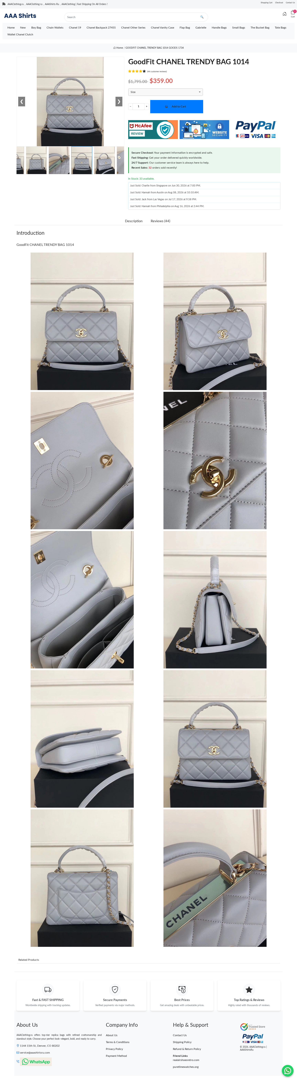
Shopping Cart (266, 3)
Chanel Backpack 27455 (101, 27)
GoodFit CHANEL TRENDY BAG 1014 (45, 245)
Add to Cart (179, 106)
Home (11, 27)
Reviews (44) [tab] (160, 221)
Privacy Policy (114, 1049)
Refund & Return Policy (187, 1049)
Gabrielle (200, 27)
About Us (111, 1035)
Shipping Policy (182, 1042)
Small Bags (238, 27)
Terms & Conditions (117, 1042)
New (23, 27)
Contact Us (290, 3)
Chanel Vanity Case (162, 27)
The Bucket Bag (260, 27)
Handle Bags (219, 27)
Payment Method (116, 1056)
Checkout (279, 3)
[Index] (285, 14)
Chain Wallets (55, 27)
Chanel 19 (75, 27)
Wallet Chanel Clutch (20, 34)
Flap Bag (185, 27)
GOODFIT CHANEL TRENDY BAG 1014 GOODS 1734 (154, 48)
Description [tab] (133, 221)
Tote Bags (280, 27)
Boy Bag (36, 27)
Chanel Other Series (133, 27)
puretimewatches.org (186, 1067)
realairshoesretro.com (186, 1060)
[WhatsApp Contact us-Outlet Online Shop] (288, 1071)
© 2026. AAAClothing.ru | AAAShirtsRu (253, 1048)
